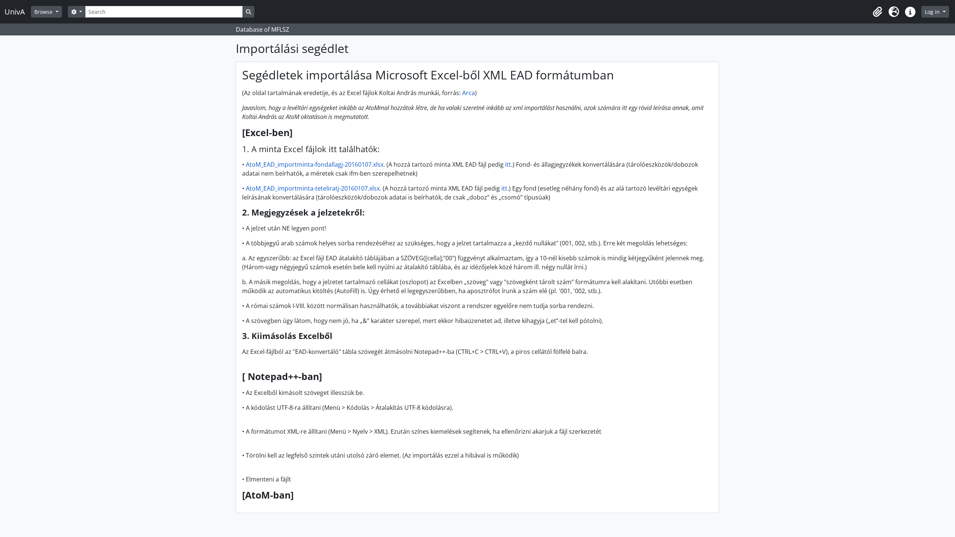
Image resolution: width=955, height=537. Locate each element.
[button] (877, 12)
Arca (468, 93)
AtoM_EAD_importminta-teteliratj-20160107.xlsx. (314, 188)
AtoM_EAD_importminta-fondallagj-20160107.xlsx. (316, 164)
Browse (44, 11)
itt (508, 164)
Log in (933, 11)
